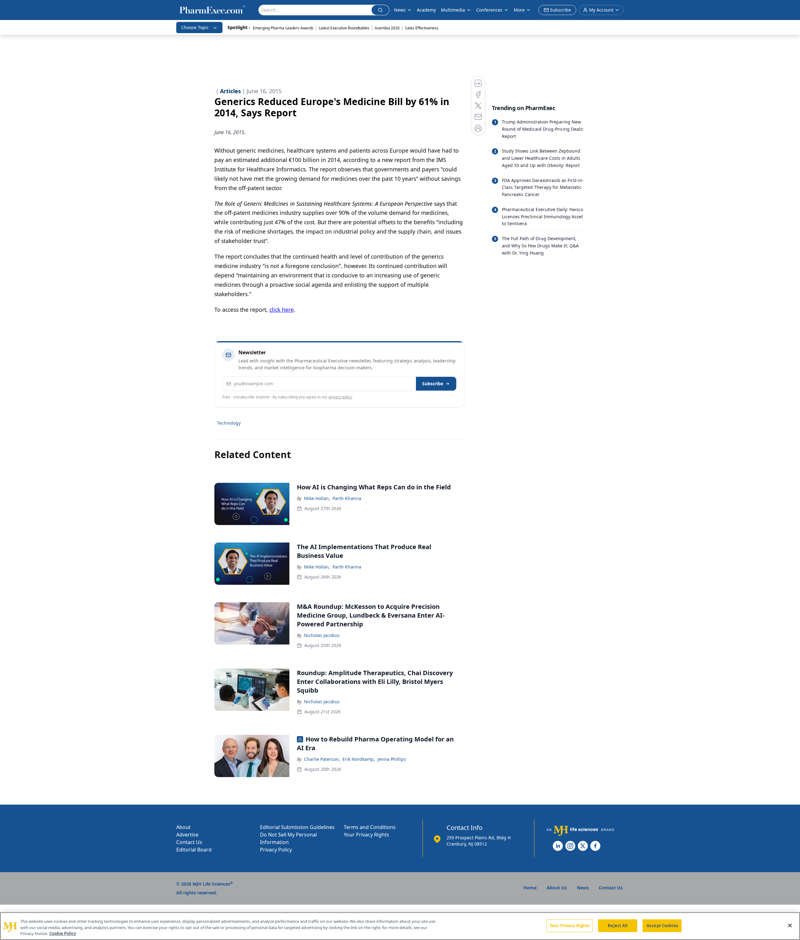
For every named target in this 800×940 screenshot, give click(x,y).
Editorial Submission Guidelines (297, 827)
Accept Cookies (662, 925)
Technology (229, 423)
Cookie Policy (62, 933)
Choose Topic (195, 27)
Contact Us (189, 842)
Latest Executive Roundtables (344, 28)
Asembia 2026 (387, 28)
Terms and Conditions (370, 827)
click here (281, 309)
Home (530, 888)
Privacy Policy (276, 849)
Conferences (489, 10)
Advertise (187, 834)
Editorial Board (194, 849)
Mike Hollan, (317, 498)
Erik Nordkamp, (358, 759)
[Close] (790, 925)
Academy (426, 10)
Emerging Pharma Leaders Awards (283, 28)
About (183, 827)
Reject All (618, 925)
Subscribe (432, 384)
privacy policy (340, 397)
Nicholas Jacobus (322, 635)
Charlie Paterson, (322, 759)
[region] (400, 926)
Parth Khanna (346, 498)
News (400, 10)
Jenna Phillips (392, 759)
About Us (557, 888)
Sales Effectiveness (421, 28)
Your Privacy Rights (366, 834)
